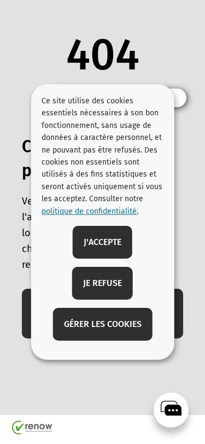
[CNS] (171, 410)
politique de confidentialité (89, 211)
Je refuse (102, 283)
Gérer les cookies (103, 324)
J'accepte (102, 242)
